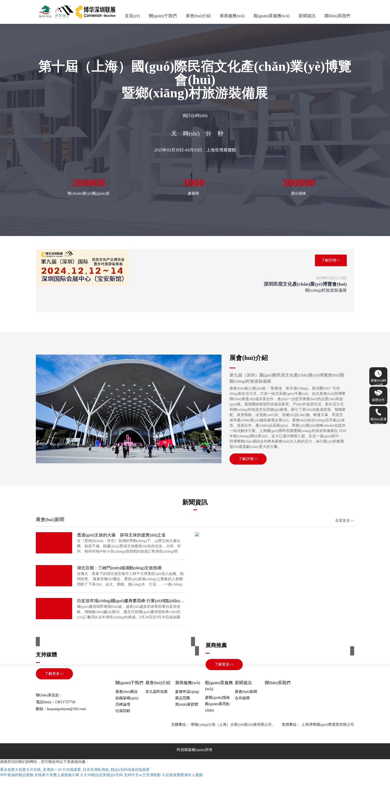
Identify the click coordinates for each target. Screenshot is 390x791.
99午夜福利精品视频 (16, 775)
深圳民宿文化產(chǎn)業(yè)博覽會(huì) (305, 284)
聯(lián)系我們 (337, 16)
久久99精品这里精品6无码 (101, 775)
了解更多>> (224, 664)
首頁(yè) (132, 16)
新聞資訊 (306, 16)
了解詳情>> (330, 260)
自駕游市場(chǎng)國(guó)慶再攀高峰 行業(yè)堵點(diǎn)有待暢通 (130, 600)
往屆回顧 (122, 711)
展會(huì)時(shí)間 (378, 382)
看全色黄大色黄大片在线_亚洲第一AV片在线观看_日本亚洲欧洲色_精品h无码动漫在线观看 (75, 770)
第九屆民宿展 (156, 692)
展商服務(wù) (232, 16)
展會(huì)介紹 (198, 16)
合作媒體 (242, 698)
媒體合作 (378, 400)
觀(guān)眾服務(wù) (271, 16)
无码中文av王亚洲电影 (142, 775)
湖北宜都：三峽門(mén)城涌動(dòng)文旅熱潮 (119, 568)
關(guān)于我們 (163, 16)
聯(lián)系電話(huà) (378, 420)
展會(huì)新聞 (246, 692)
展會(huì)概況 (126, 692)
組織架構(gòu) (126, 698)
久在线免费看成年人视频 (182, 775)
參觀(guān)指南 (217, 698)
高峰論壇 (122, 704)
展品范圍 (182, 698)
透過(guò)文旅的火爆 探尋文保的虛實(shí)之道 (121, 535)
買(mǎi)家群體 (186, 704)
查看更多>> (344, 521)
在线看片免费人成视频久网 (56, 775)
